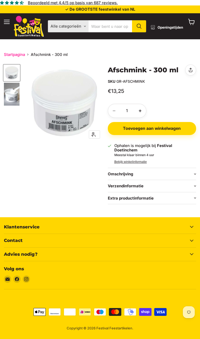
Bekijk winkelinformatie (130, 162)
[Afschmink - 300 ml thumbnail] (11, 73)
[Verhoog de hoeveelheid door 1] (140, 111)
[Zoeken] (139, 26)
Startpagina (14, 54)
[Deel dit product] (190, 70)
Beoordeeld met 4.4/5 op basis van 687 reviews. (73, 2)
